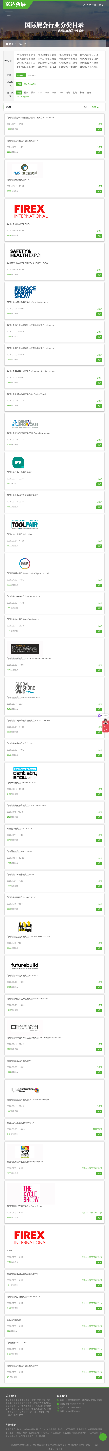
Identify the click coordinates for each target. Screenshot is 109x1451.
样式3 (42, 1429)
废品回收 (67, 1433)
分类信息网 (70, 1429)
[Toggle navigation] (9, 14)
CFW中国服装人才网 (28, 1436)
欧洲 (47, 92)
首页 (11, 43)
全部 (19, 84)
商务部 (42, 1436)
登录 (101, 5)
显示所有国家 (23, 96)
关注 (99, 129)
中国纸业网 (56, 1433)
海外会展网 (51, 1429)
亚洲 (54, 92)
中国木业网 (93, 1433)
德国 (26, 92)
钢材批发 (10, 1433)
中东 (61, 92)
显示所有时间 (30, 84)
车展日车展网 (21, 1433)
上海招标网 (82, 1429)
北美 (75, 92)
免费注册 (91, 5)
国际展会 (21, 75)
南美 (68, 92)
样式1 (20, 1429)
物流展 (46, 1433)
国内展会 (32, 75)
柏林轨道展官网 (31, 1429)
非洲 (82, 92)
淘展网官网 (11, 1429)
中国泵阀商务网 (79, 1433)
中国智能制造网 (95, 1429)
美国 (33, 92)
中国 (40, 92)
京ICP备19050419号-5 (56, 1445)
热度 (85, 107)
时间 (94, 107)
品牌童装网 (34, 1433)
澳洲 (89, 92)
